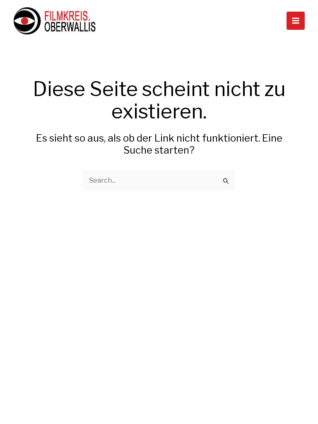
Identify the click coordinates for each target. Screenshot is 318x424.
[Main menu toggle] (296, 21)
